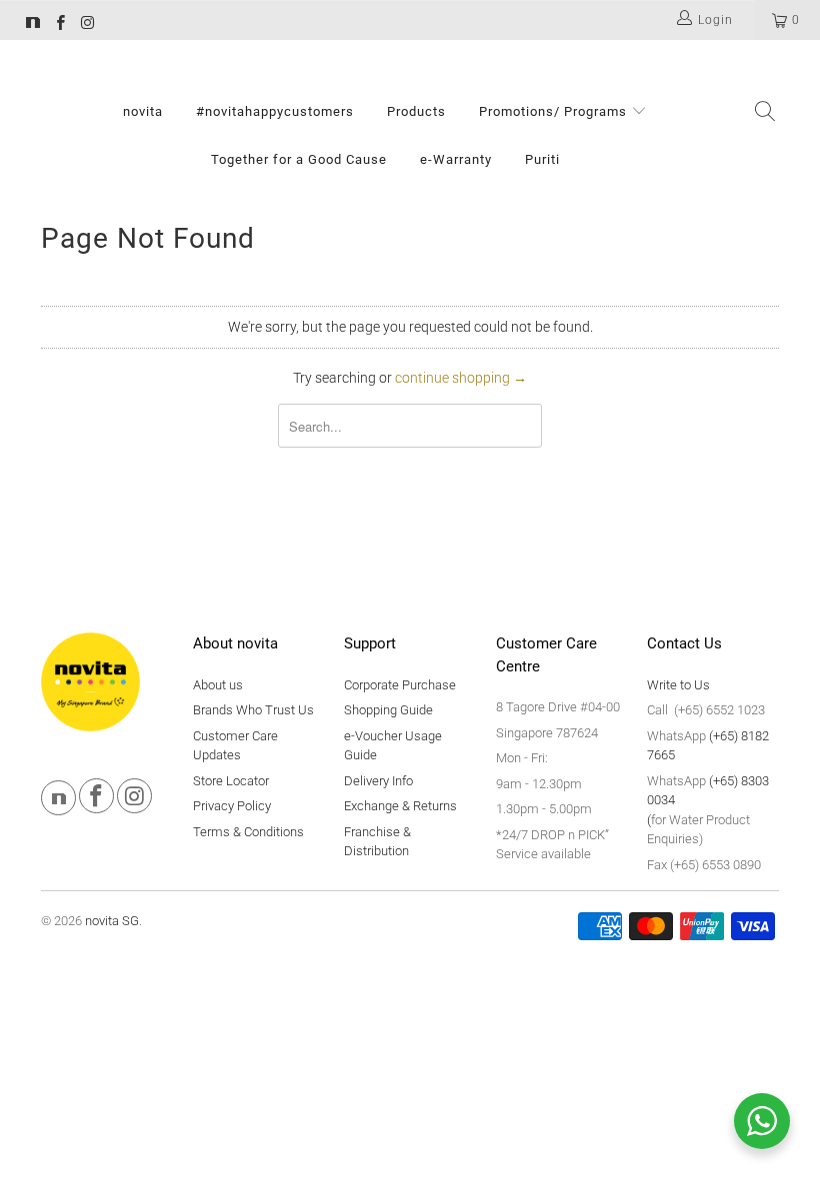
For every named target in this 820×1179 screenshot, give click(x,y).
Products (416, 111)
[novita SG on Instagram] (86, 25)
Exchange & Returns (400, 805)
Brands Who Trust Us (253, 709)
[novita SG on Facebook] (59, 25)
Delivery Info (378, 780)
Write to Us (678, 684)
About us (218, 684)
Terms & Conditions (248, 831)
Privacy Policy (232, 805)
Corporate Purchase (400, 684)
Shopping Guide (388, 709)
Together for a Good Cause (299, 159)
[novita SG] (33, 25)
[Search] (765, 113)
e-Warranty (456, 159)
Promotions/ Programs (555, 111)
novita (143, 111)
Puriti (542, 159)
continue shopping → (461, 378)
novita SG (112, 920)
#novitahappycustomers (275, 111)
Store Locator (231, 780)
